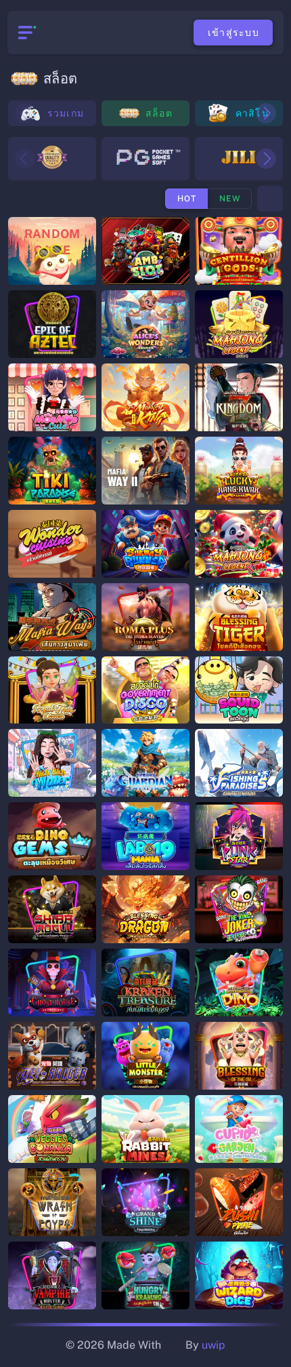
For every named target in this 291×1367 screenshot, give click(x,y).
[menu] (26, 32)
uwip (213, 1345)
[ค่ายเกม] (270, 199)
